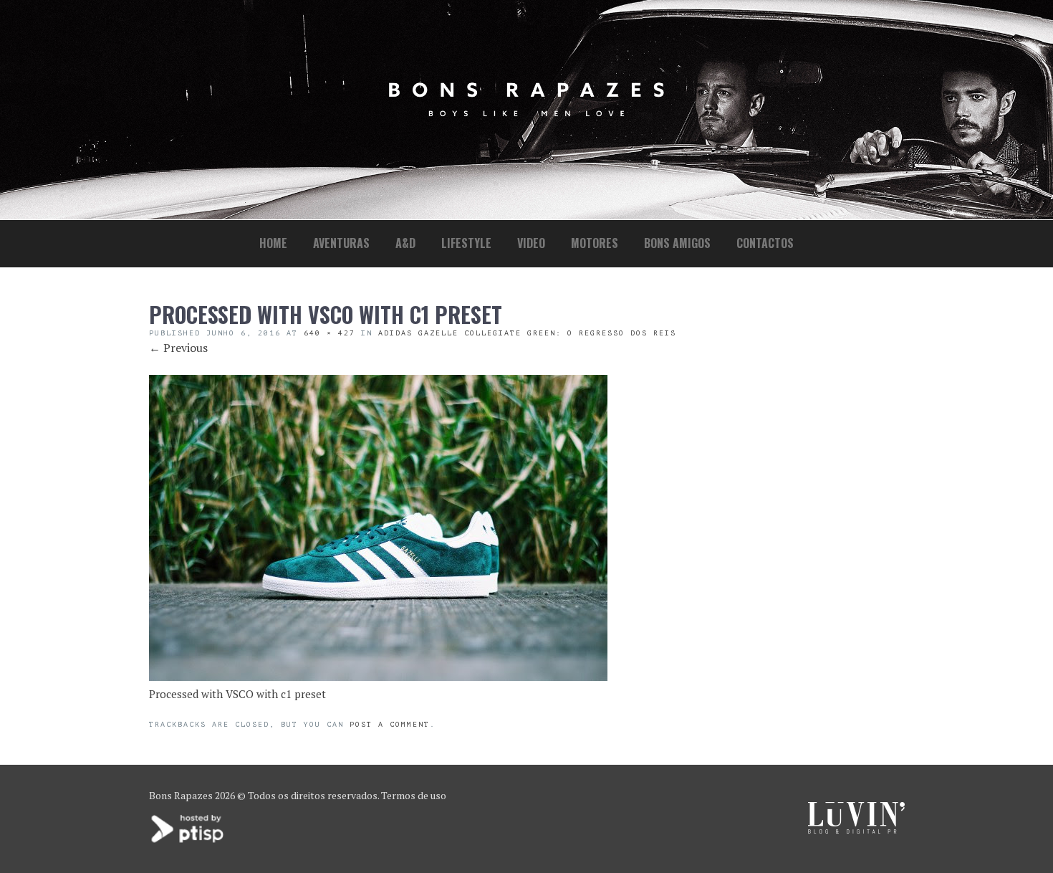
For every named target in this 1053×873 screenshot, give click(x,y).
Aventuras (341, 243)
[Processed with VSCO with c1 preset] (378, 676)
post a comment (390, 724)
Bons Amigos (677, 243)
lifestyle (466, 243)
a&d (405, 243)
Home (273, 243)
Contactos (765, 243)
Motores (594, 243)
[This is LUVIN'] (856, 829)
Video (531, 243)
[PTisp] (188, 841)
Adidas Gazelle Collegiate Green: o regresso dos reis (527, 333)
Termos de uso (413, 795)
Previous (178, 348)
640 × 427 (329, 333)
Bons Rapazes (181, 795)
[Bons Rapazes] (526, 113)
